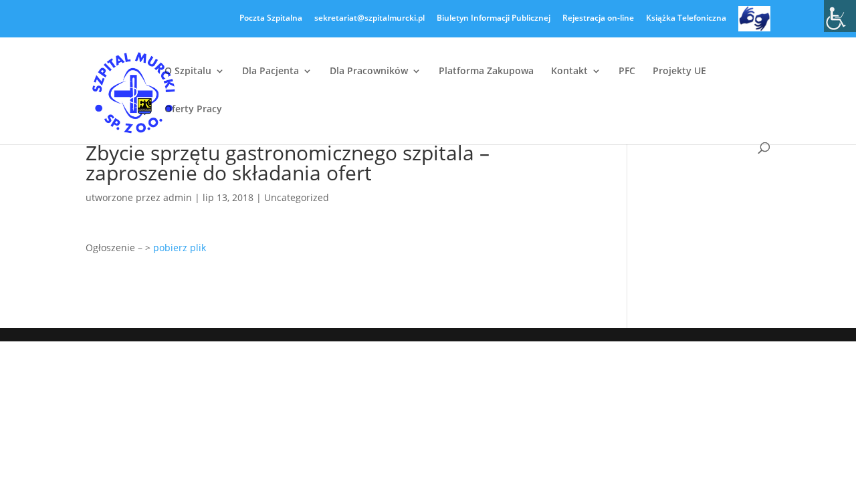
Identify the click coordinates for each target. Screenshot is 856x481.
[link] (840, 16)
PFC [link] (627, 71)
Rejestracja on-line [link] (598, 18)
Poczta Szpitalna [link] (270, 18)
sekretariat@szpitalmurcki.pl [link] (369, 18)
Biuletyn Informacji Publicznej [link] (493, 18)
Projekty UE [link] (679, 71)
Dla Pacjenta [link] (270, 71)
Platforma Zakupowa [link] (486, 71)
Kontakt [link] (569, 71)
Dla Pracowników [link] (369, 71)
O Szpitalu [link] (188, 71)
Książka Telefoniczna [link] (686, 18)
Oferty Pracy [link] (193, 109)
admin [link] (177, 197)
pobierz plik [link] (179, 247)
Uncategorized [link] (296, 197)
